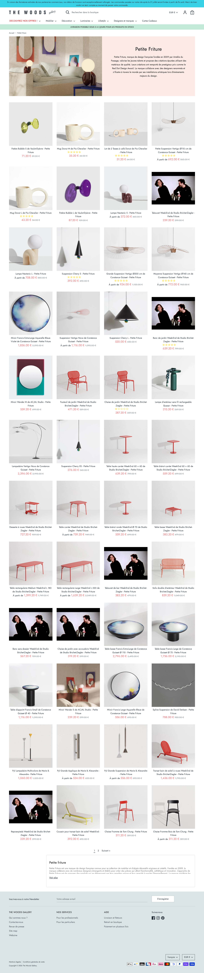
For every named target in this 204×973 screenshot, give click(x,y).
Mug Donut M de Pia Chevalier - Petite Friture (78, 148)
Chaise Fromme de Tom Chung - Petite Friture (126, 831)
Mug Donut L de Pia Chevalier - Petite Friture (30, 212)
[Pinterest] (163, 918)
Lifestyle (102, 20)
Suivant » (106, 850)
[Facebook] (154, 918)
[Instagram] (158, 918)
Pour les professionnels (67, 917)
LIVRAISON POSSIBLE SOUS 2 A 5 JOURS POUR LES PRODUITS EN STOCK (102, 27)
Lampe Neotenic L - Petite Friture (31, 273)
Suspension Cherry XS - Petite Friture (78, 466)
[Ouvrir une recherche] (67, 12)
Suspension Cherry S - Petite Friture (78, 273)
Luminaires (85, 20)
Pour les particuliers (65, 922)
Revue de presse (16, 926)
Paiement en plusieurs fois (116, 926)
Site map (13, 930)
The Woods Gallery (29, 965)
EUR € (172, 12)
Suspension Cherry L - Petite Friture (126, 338)
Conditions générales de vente (34, 962)
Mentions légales (15, 962)
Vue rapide (31, 141)
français (171, 957)
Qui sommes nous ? (18, 917)
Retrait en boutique (113, 922)
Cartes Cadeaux (149, 20)
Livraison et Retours (113, 917)
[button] (74, 152)
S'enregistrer (163, 898)
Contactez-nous (16, 922)
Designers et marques (124, 20)
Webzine (13, 935)
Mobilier (50, 20)
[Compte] (185, 11)
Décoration (67, 20)
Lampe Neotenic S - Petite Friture (125, 212)
